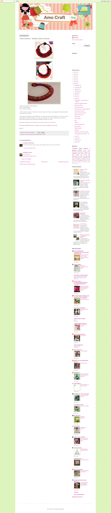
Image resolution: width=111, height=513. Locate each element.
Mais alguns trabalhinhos (83, 213)
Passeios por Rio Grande (80, 113)
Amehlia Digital (77, 264)
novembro (77, 87)
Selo (76, 120)
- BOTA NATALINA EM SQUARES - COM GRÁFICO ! (84, 484)
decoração (74, 156)
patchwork (85, 157)
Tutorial (43, 134)
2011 (75, 80)
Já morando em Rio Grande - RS (82, 133)
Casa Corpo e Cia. (78, 349)
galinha (79, 159)
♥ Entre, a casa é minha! (79, 437)
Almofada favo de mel (79, 111)
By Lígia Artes (77, 415)
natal (81, 156)
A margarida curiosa (78, 404)
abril (76, 136)
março (76, 138)
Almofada (77, 130)
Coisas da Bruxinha (78, 345)
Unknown (76, 37)
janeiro (76, 142)
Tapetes (76, 122)
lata (85, 160)
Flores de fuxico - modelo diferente (82, 109)
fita (89, 159)
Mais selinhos (78, 126)
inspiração (87, 156)
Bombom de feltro (78, 105)
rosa (89, 153)
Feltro (82, 153)
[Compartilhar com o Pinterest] (44, 132)
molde (77, 155)
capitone (79, 161)
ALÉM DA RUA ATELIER (79, 318)
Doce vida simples (78, 469)
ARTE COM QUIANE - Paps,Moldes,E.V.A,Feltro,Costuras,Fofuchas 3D (81, 252)
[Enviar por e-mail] (38, 132)
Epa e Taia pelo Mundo (79, 494)
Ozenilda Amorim (27, 143)
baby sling (75, 163)
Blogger (62, 509)
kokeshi (84, 161)
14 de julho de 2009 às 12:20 (29, 156)
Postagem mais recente (25, 161)
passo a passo (39, 134)
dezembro (77, 85)
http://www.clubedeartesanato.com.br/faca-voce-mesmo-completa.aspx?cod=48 (38, 125)
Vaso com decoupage (79, 124)
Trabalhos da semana (85, 191)
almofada (74, 153)
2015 (75, 72)
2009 (75, 83)
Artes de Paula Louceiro (79, 334)
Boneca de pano (84, 363)
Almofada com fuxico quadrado (81, 132)
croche (75, 160)
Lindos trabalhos (83, 202)
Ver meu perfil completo (77, 39)
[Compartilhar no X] (41, 132)
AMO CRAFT (77, 426)
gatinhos (81, 160)
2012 (75, 78)
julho (76, 94)
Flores (80, 152)
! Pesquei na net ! (78, 447)
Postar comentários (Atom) (29, 164)
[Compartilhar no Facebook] (42, 132)
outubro (76, 89)
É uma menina (83, 223)
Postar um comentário (26, 159)
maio (76, 98)
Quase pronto (83, 335)
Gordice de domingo (85, 405)
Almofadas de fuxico (85, 459)
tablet (89, 161)
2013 (75, 76)
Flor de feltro (77, 116)
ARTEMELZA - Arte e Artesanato (81, 394)
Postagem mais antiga (63, 161)
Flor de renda (78, 118)
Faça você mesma (31, 134)
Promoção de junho (79, 107)
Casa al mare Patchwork (79, 307)
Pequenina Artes (78, 458)
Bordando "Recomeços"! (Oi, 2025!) (84, 267)
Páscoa (84, 159)
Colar (26, 134)
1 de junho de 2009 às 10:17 (29, 148)
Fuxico (85, 155)
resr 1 (75, 319)
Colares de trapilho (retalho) (81, 103)
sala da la (76, 492)
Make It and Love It (78, 496)
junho (76, 96)
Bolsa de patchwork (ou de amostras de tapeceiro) (84, 375)
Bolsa (73, 159)
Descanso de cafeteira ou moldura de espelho (85, 236)
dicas (86, 152)
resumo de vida (77, 346)
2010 (75, 81)
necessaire (77, 157)
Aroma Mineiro (77, 383)
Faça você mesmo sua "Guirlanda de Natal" (84, 439)
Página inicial (44, 161)
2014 (75, 74)
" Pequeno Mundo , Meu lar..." (80, 323)
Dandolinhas (77, 372)
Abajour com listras (79, 114)
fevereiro (77, 140)
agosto (76, 93)
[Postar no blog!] (39, 132)
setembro (77, 91)
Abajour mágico (78, 128)
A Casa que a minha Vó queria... (81, 275)
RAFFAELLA (26, 152)
